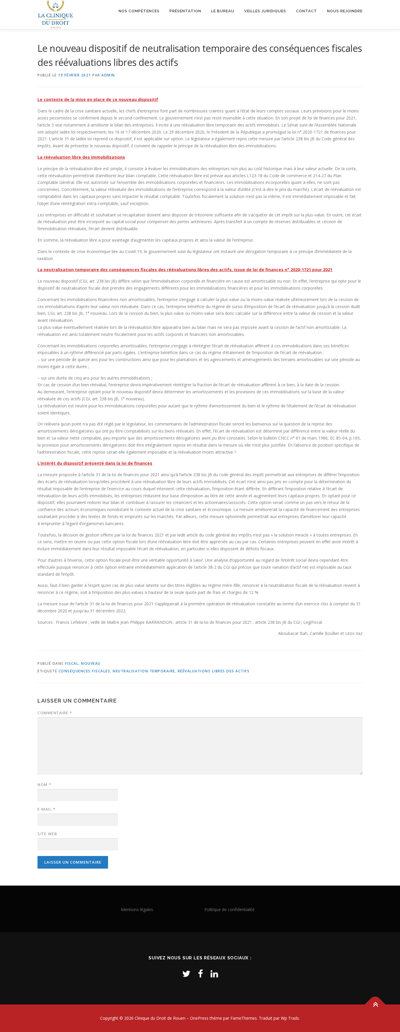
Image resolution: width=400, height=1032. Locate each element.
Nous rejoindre (345, 11)
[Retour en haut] (375, 1004)
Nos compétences (139, 11)
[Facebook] (200, 974)
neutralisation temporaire (144, 671)
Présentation (185, 11)
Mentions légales (137, 909)
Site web (47, 833)
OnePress (199, 1018)
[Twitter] (186, 974)
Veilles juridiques (265, 11)
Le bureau (222, 11)
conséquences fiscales (84, 671)
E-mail (46, 809)
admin (108, 75)
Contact (306, 11)
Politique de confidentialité (229, 909)
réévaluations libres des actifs (214, 671)
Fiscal (71, 663)
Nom (44, 784)
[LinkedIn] (214, 974)
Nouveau (91, 663)
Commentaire (54, 712)
